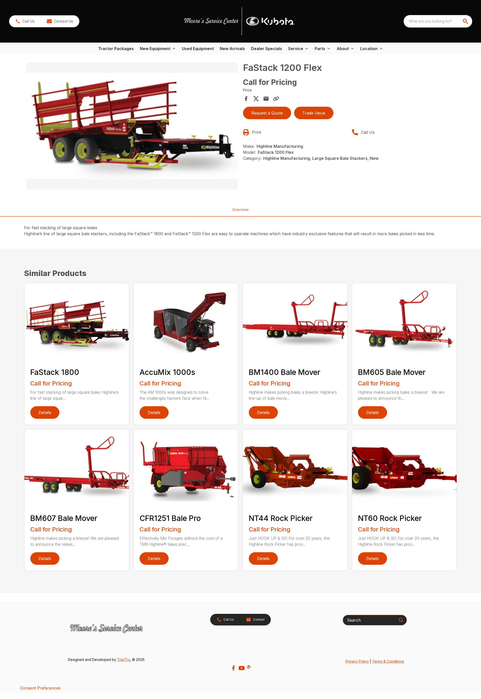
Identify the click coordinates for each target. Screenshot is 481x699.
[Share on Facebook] (246, 99)
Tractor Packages (116, 48)
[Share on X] (256, 99)
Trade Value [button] (313, 112)
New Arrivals (232, 48)
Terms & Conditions (388, 661)
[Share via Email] (266, 99)
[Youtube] (241, 668)
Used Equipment (198, 48)
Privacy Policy (357, 661)
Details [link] (45, 412)
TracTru (123, 659)
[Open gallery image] (132, 126)
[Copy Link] (276, 99)
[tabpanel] (132, 127)
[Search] (400, 619)
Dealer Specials (266, 48)
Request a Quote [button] (267, 112)
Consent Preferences (40, 687)
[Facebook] (233, 668)
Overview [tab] (240, 209)
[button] (25, 21)
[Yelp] (249, 666)
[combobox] (438, 21)
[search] (466, 21)
